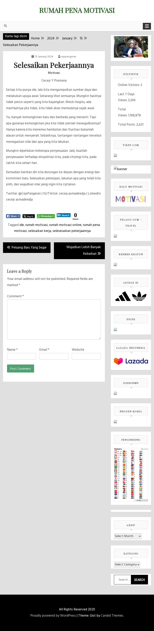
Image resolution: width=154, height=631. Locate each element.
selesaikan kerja (39, 231)
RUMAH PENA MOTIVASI (77, 10)
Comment (15, 296)
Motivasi (54, 73)
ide (21, 225)
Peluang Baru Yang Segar (29, 247)
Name (12, 349)
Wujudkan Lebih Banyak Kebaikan (83, 251)
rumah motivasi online (65, 225)
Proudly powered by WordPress (53, 615)
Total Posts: (127, 124)
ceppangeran (68, 56)
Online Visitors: (129, 85)
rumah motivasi (36, 225)
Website (78, 349)
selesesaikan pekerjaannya (72, 231)
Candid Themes (112, 615)
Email (44, 349)
